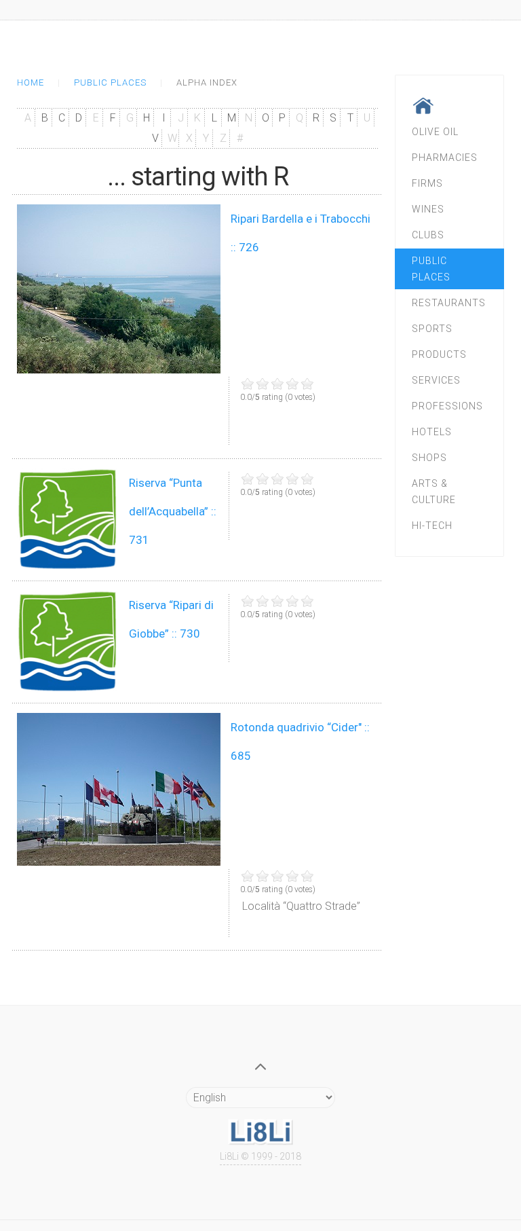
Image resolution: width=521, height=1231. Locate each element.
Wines (428, 209)
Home (30, 82)
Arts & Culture (434, 491)
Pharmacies (445, 157)
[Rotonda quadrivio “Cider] (118, 789)
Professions (447, 406)
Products (439, 354)
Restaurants (449, 302)
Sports (432, 328)
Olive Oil (435, 131)
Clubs (428, 234)
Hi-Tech (432, 525)
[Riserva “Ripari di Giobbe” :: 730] (68, 642)
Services (436, 380)
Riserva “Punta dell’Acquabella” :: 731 (172, 511)
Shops (429, 457)
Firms (427, 183)
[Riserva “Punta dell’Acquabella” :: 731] (68, 519)
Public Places (110, 82)
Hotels (432, 431)
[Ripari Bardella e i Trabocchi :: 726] (118, 288)
